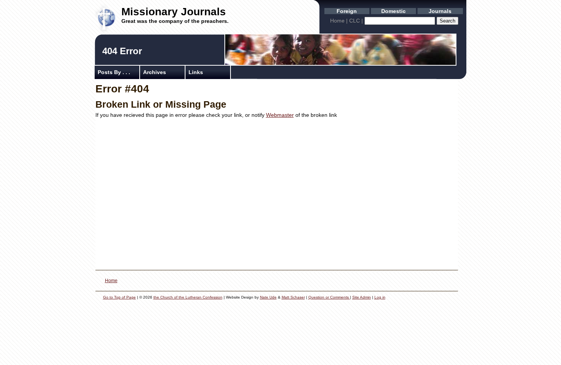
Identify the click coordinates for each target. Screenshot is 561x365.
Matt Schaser (293, 297)
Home (337, 21)
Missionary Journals (173, 12)
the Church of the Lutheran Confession (187, 297)
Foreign (347, 11)
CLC (354, 21)
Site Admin (361, 297)
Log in (379, 297)
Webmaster (280, 115)
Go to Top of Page (119, 297)
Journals (440, 11)
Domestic (393, 11)
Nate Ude (268, 297)
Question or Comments (329, 297)
